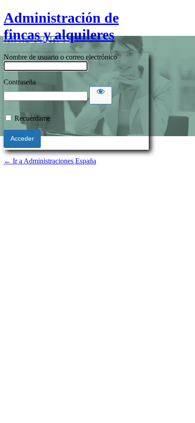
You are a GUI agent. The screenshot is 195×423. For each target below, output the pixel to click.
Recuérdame (32, 118)
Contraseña (20, 82)
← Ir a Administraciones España (50, 161)
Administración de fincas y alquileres (61, 26)
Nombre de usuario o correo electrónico (60, 57)
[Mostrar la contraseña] (100, 95)
